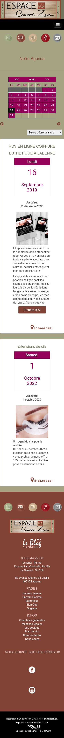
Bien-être (32, 604)
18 (18, 105)
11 (18, 100)
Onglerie (32, 608)
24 (11, 110)
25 (18, 110)
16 (52, 100)
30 (52, 110)
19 (25, 105)
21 (38, 105)
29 (45, 110)
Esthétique (32, 600)
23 (52, 105)
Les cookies (32, 627)
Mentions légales (32, 624)
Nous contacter (32, 635)
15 (45, 100)
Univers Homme (32, 597)
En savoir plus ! (43, 328)
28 (38, 110)
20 (31, 105)
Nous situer (32, 639)
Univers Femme (32, 593)
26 (25, 110)
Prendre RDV (32, 310)
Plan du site (32, 631)
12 (25, 100)
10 (11, 100)
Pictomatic (11, 719)
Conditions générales (32, 620)
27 (31, 110)
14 (38, 100)
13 (31, 100)
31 (11, 115)
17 (11, 105)
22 (45, 105)
